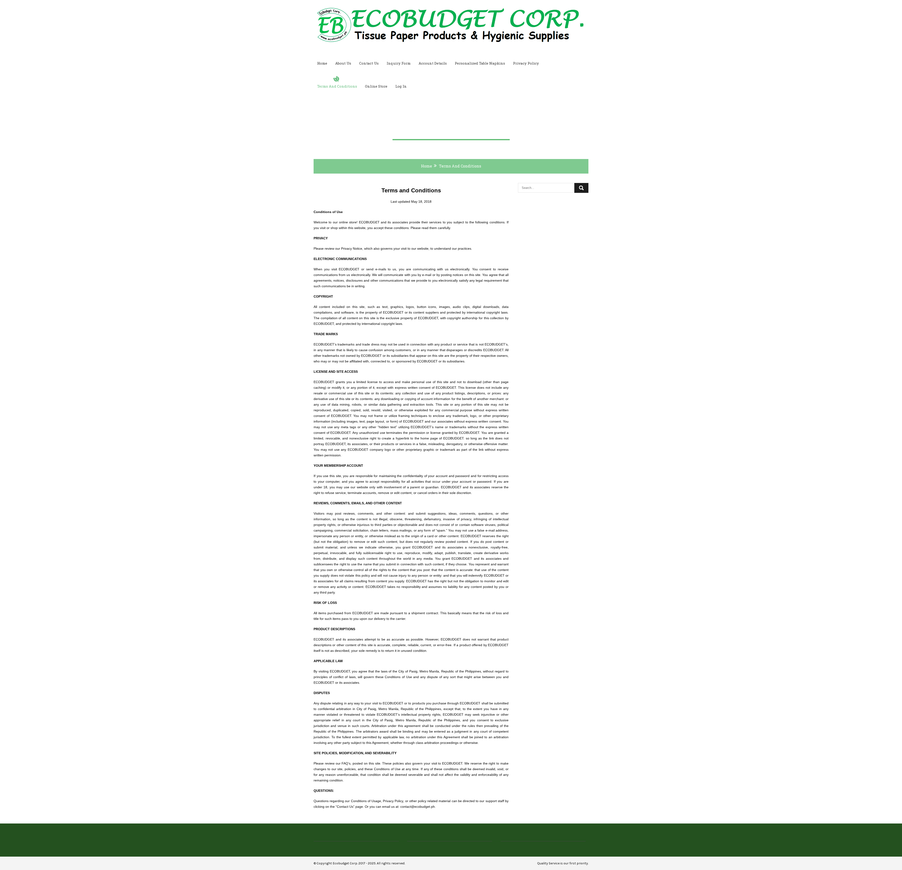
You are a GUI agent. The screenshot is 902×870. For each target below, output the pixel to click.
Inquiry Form (399, 63)
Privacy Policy (526, 63)
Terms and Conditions (337, 86)
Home (322, 63)
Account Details (433, 63)
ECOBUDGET (369, 222)
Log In (401, 86)
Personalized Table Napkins (480, 63)
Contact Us (369, 63)
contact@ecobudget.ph (417, 806)
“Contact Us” (345, 806)
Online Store (376, 86)
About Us (343, 63)
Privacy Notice (351, 248)
